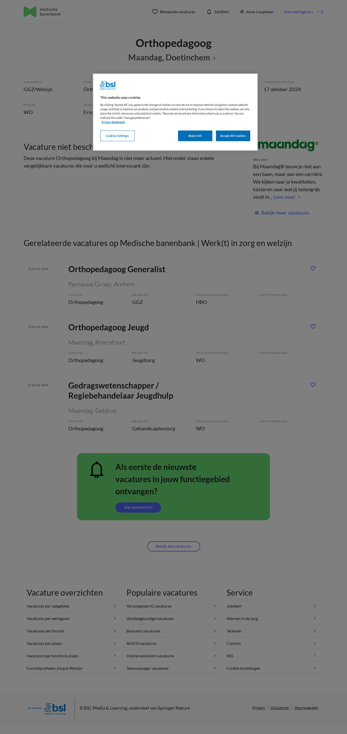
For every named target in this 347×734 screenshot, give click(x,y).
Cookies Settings (117, 135)
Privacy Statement (113, 122)
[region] (175, 112)
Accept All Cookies (233, 135)
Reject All (195, 135)
